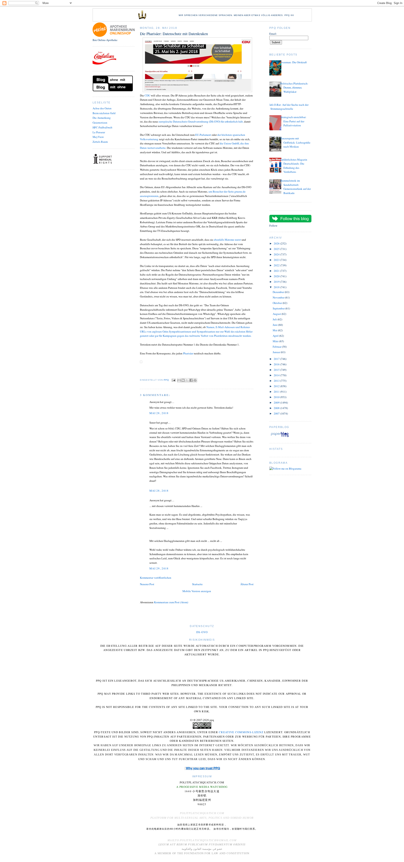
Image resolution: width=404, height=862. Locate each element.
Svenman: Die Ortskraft (293, 62)
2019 (277, 282)
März (276, 341)
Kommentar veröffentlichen (155, 578)
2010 (277, 397)
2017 (277, 359)
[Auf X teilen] (187, 380)
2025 (277, 249)
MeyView (98, 137)
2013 (277, 381)
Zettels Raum (100, 142)
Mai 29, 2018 (159, 568)
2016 (277, 364)
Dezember (279, 292)
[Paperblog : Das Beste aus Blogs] (279, 437)
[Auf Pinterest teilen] (195, 380)
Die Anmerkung (102, 118)
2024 (277, 254)
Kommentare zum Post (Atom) (171, 602)
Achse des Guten (102, 108)
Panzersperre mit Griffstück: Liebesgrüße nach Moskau (295, 142)
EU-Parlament (203, 135)
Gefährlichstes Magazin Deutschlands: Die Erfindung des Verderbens (293, 166)
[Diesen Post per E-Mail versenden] (179, 380)
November (279, 297)
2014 (277, 375)
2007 (277, 413)
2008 (277, 408)
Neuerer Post (147, 584)
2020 (277, 276)
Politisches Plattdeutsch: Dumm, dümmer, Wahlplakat (294, 88)
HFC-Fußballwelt (102, 127)
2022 (277, 265)
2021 (277, 271)
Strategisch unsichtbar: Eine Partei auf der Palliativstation (293, 121)
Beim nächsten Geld (104, 113)
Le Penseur (99, 132)
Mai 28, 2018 (159, 413)
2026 (277, 243)
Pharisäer (188, 353)
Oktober (278, 303)
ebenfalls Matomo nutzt (227, 240)
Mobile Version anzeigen (196, 591)
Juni (275, 325)
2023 (277, 260)
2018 (277, 287)
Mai (275, 330)
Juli (275, 319)
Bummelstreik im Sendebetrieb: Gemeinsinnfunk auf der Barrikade (295, 187)
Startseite (197, 584)
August (277, 314)
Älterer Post (247, 584)
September (279, 308)
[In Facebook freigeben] (191, 380)
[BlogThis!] (183, 380)
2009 (277, 402)
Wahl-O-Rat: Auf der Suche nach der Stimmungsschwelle (287, 107)
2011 (277, 391)
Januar (277, 352)
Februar (277, 346)
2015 (277, 370)
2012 (277, 386)
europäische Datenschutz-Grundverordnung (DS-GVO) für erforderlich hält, (201, 121)
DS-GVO (202, 632)
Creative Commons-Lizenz (241, 732)
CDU (147, 95)
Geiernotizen (100, 122)
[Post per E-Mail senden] (173, 380)
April (276, 336)
